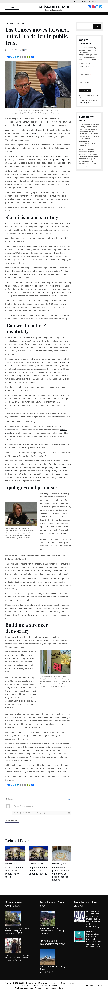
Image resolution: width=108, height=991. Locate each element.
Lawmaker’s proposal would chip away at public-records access (60, 873)
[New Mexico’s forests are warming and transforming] (47, 918)
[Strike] (23, 813)
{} (41, 813)
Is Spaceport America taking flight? (52, 967)
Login (68, 799)
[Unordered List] (29, 813)
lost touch (30, 351)
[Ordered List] (26, 813)
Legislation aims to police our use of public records (38, 870)
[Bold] (14, 813)
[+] (44, 813)
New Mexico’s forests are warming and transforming (52, 929)
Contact (84, 1)
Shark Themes (97, 985)
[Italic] (17, 813)
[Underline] (20, 813)
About (76, 1)
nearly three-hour (32, 133)
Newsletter (93, 1)
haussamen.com (54, 6)
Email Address (86, 66)
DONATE (12, 7)
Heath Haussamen (33, 50)
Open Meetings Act (60, 160)
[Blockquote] (32, 813)
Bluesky (62, 988)
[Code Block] (35, 813)
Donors (54, 985)
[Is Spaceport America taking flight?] (47, 957)
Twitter (46, 988)
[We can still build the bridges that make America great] (13, 945)
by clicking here (85, 103)
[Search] (97, 26)
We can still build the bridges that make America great (18, 956)
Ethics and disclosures (42, 985)
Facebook (38, 988)
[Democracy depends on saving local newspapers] (13, 918)
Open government (15, 23)
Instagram (54, 988)
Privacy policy (27, 985)
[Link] (38, 813)
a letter (41, 293)
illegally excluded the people (29, 125)
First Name (85, 74)
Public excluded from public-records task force (14, 872)
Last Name (84, 82)
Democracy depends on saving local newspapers (19, 929)
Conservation (10, 16)
